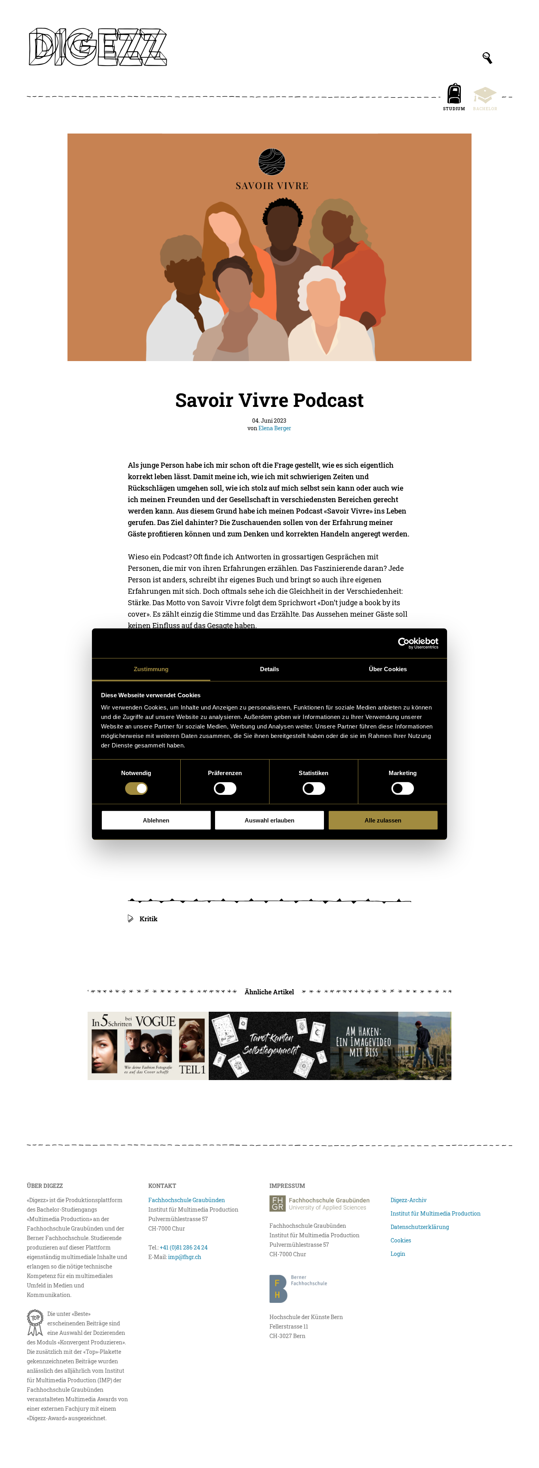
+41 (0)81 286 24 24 (184, 1247)
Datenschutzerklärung (420, 1227)
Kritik (148, 919)
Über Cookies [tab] (388, 669)
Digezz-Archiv (409, 1200)
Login (398, 1253)
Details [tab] (269, 669)
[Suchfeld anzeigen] (487, 58)
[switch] (225, 788)
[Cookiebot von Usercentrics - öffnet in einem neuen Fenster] (403, 643)
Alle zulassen (383, 820)
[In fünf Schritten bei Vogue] (148, 1046)
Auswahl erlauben (269, 820)
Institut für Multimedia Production (436, 1213)
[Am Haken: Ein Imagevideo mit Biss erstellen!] (390, 1046)
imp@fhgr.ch (184, 1257)
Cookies (401, 1240)
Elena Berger (274, 428)
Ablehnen (156, 820)
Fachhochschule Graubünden (186, 1200)
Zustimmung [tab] (151, 669)
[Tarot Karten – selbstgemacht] (269, 1046)
